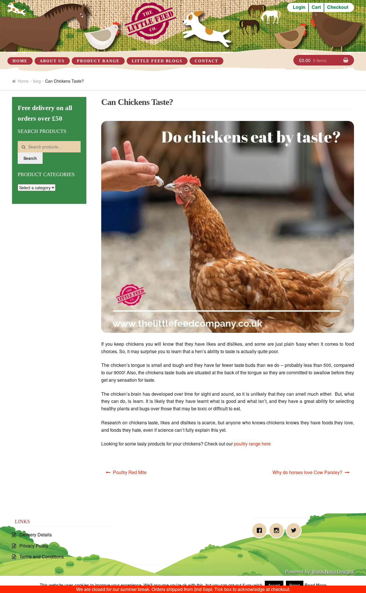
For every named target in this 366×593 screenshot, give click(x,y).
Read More (315, 585)
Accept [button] (274, 585)
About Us (52, 61)
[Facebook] (260, 530)
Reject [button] (294, 585)
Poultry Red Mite (130, 472)
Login (299, 7)
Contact (206, 61)
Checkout (337, 7)
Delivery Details (35, 534)
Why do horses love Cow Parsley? (307, 472)
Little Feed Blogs (157, 61)
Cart (316, 7)
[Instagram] (278, 530)
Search (30, 158)
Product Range (98, 61)
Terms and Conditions (41, 556)
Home (20, 61)
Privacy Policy (33, 545)
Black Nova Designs (333, 571)
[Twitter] (295, 530)
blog (37, 81)
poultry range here (252, 443)
